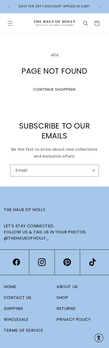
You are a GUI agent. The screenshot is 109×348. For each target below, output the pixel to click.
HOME (10, 287)
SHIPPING (13, 308)
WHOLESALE (16, 319)
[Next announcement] (99, 6)
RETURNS (66, 308)
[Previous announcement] (9, 6)
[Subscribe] (93, 171)
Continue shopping (54, 89)
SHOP (62, 297)
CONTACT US (17, 297)
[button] (10, 23)
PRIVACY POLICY (73, 319)
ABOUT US (67, 287)
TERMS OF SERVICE (23, 330)
